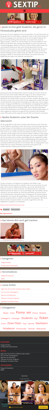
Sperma (31, 323)
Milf (28, 312)
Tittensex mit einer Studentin (12, 240)
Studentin (6, 209)
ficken (43, 318)
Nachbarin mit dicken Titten (9, 301)
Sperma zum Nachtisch (8, 295)
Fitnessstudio (15, 209)
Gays (25, 323)
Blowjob (42, 313)
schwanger (15, 318)
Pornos (35, 313)
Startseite (24, 376)
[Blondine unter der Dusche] (24, 164)
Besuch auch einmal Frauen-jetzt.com (12, 205)
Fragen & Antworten (7, 276)
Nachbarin (42, 323)
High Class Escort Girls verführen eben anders (15, 289)
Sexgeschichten (7, 213)
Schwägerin (5, 318)
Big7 (36, 318)
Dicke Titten (14, 323)
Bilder (3, 279)
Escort (3, 323)
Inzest (12, 313)
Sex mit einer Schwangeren (9, 292)
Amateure (9, 328)
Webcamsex (41, 328)
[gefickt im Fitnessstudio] (24, 74)
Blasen (5, 313)
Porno (20, 312)
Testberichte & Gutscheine (9, 266)
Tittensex (31, 328)
